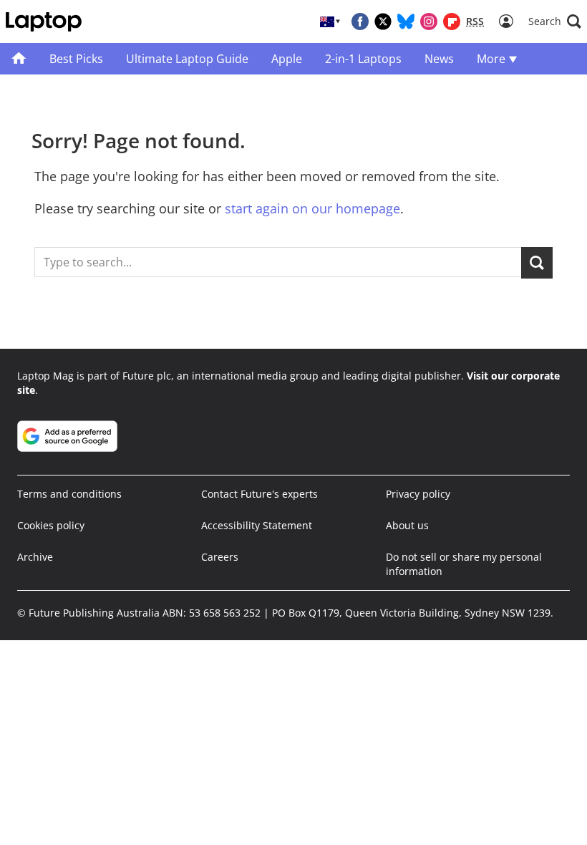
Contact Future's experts (259, 494)
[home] (19, 58)
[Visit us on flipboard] (451, 21)
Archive (35, 557)
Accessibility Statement (256, 525)
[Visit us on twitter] (383, 21)
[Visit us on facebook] (360, 21)
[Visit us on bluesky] (405, 21)
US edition (323, 803)
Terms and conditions (69, 494)
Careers (219, 557)
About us (407, 525)
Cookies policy (50, 525)
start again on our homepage (312, 208)
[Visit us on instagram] (428, 21)
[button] (554, 21)
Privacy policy (418, 494)
